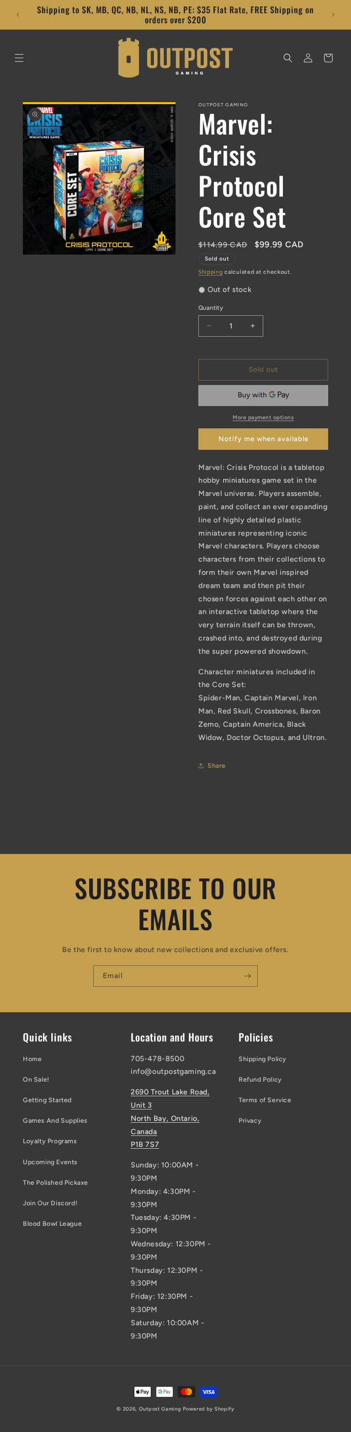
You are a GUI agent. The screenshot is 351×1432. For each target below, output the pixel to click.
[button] (19, 58)
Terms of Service (265, 1100)
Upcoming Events (50, 1162)
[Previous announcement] (18, 15)
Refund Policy (260, 1079)
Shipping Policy (263, 1059)
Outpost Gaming (160, 1409)
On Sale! (36, 1079)
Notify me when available (263, 439)
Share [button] (216, 766)
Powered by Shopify (208, 1409)
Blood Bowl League (52, 1224)
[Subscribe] (247, 976)
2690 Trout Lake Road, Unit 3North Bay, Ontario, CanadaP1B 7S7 (170, 1118)
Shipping (210, 272)
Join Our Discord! (50, 1203)
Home (32, 1059)
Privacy (250, 1121)
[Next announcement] (333, 15)
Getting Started (47, 1100)
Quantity (210, 307)
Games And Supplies (55, 1121)
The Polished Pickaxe (55, 1183)
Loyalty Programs (50, 1141)
